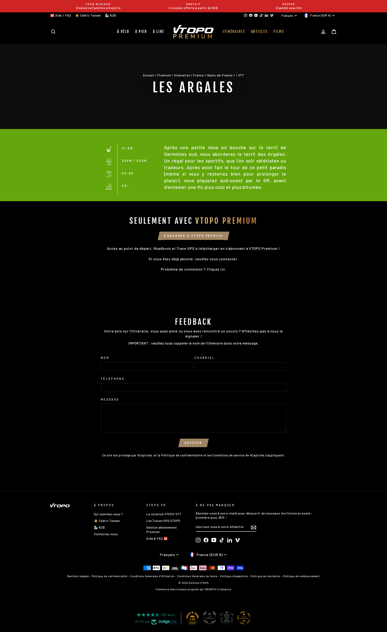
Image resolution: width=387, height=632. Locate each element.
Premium (164, 75)
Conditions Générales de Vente (197, 576)
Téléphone (113, 378)
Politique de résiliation (265, 576)
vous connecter (223, 259)
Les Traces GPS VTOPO (163, 521)
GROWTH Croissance (218, 589)
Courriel (205, 357)
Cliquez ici (216, 269)
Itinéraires (234, 31)
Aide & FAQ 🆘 (157, 538)
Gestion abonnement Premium (161, 529)
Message (110, 399)
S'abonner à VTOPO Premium (193, 235)
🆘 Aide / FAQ (60, 15)
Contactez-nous (106, 534)
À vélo (123, 31)
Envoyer (193, 443)
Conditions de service (228, 455)
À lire (158, 31)
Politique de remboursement (301, 576)
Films (279, 31)
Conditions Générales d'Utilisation (152, 576)
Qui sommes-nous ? (108, 514)
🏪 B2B (110, 15)
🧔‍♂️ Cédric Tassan (88, 15)
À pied (141, 31)
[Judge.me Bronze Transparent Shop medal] (243, 617)
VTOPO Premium (263, 248)
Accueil (148, 75)
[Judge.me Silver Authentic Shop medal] (209, 617)
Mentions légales (78, 576)
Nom (105, 357)
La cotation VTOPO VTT (163, 514)
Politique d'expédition (234, 576)
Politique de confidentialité (182, 455)
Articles (259, 31)
